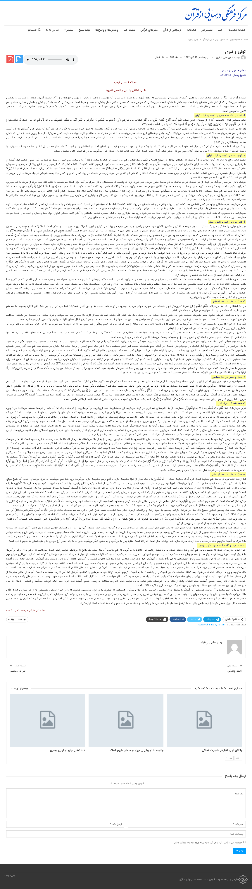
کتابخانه (191, 30)
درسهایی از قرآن (172, 30)
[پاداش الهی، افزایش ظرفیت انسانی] (204, 720)
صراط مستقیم (18, 671)
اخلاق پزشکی (234, 671)
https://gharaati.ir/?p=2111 (212, 625)
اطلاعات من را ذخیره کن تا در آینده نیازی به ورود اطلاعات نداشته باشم (208, 843)
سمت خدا (129, 30)
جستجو (32, 30)
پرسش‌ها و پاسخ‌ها (106, 30)
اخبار (220, 30)
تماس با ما (52, 30)
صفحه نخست (236, 30)
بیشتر (70, 30)
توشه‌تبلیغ (84, 30)
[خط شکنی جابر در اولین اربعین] (47, 720)
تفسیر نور (207, 30)
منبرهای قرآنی (149, 30)
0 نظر (158, 57)
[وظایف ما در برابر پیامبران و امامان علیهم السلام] (126, 720)
